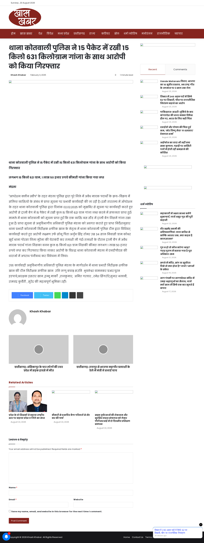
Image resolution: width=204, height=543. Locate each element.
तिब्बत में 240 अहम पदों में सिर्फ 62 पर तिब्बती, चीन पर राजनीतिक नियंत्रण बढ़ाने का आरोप (177, 100)
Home (127, 537)
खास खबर (26, 33)
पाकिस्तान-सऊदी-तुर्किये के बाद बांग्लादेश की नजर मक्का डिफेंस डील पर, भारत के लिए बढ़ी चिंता (176, 115)
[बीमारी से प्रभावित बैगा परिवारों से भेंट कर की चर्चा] (71, 401)
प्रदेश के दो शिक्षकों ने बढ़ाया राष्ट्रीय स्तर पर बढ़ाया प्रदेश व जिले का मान (27, 416)
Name (13, 487)
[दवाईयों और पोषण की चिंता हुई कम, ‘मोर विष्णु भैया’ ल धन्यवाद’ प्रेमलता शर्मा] (149, 132)
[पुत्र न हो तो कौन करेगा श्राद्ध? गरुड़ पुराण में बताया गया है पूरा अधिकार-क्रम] (149, 252)
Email (13, 499)
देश (40, 33)
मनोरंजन (147, 33)
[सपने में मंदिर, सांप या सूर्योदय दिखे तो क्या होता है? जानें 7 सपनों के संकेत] (149, 267)
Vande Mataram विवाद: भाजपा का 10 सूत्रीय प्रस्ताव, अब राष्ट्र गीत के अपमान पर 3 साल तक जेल (177, 85)
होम (13, 33)
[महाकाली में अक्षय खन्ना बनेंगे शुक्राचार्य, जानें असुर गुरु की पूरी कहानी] (149, 218)
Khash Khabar (18, 75)
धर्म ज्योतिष (130, 33)
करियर (105, 33)
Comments (180, 69)
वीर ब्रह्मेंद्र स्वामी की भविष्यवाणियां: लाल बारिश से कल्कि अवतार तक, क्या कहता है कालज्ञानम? (176, 233)
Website (78, 499)
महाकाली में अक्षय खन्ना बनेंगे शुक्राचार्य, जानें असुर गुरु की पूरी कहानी (176, 217)
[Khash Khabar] (25, 17)
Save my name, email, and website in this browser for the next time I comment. (56, 511)
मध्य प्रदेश (63, 33)
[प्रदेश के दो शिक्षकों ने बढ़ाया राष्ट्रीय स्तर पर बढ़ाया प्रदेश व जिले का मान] (28, 401)
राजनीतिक (163, 33)
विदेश (50, 33)
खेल (116, 33)
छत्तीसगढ (79, 33)
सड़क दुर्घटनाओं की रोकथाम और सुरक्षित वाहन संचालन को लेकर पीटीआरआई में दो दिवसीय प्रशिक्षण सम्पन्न (112, 419)
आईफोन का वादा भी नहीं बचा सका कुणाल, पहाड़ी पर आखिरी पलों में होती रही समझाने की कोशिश (175, 147)
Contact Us (137, 537)
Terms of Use (152, 537)
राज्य (92, 33)
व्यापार (179, 33)
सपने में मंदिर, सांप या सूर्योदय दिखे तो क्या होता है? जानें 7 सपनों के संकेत (177, 266)
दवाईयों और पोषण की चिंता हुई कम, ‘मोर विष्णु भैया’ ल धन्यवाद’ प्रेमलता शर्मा (176, 131)
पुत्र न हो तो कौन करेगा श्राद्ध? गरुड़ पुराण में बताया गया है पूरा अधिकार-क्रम (176, 251)
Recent (153, 69)
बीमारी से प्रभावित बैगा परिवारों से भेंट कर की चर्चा (71, 416)
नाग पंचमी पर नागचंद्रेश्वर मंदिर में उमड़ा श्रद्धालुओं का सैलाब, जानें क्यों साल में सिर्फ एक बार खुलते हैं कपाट (177, 283)
